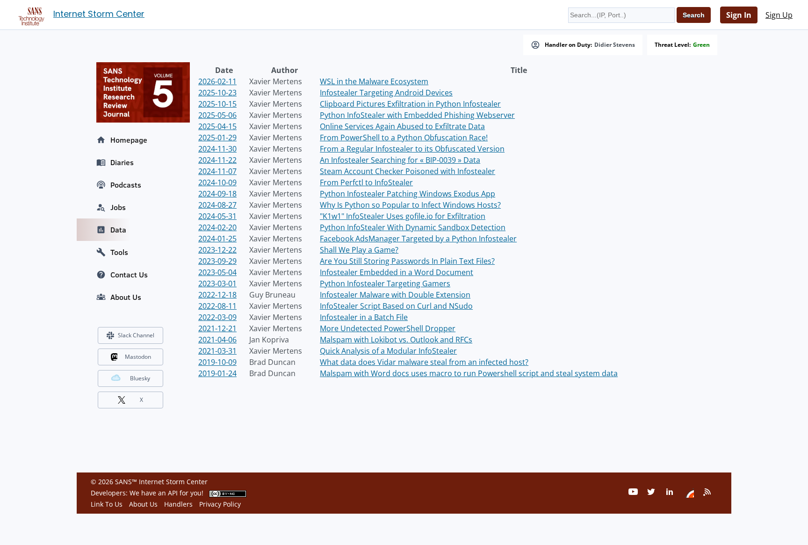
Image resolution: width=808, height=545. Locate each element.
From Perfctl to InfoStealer (366, 182)
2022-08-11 (217, 306)
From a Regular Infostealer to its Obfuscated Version (412, 149)
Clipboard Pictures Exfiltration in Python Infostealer (410, 104)
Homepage (128, 140)
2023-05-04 (217, 272)
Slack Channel (136, 335)
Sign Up (779, 15)
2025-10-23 (217, 92)
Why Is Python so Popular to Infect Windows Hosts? (410, 205)
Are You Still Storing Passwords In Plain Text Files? (407, 261)
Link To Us (107, 504)
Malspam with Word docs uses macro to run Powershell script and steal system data (469, 373)
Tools (119, 252)
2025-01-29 (217, 137)
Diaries (122, 162)
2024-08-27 (217, 205)
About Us (125, 297)
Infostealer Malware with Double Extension (395, 295)
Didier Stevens (614, 45)
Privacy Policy (220, 504)
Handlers (178, 504)
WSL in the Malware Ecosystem (374, 81)
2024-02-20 (217, 227)
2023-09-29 (217, 261)
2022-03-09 (217, 317)
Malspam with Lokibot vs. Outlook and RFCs (396, 339)
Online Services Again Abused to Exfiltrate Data (402, 126)
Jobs (118, 207)
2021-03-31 (217, 351)
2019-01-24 (217, 373)
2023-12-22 (217, 250)
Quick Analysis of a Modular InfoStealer (388, 351)
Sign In (738, 15)
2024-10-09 (217, 182)
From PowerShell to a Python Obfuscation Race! (404, 137)
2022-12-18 (217, 295)
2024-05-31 (217, 216)
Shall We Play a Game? (359, 250)
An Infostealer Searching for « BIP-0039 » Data (400, 160)
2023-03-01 (217, 283)
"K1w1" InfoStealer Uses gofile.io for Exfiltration (402, 216)
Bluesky (140, 378)
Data (118, 230)
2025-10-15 (217, 104)
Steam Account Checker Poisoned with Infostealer (407, 171)
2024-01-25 (217, 238)
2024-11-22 (217, 160)
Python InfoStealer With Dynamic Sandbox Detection (412, 227)
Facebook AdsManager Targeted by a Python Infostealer (418, 238)
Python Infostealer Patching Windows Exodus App (407, 194)
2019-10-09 (217, 362)
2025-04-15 (217, 126)
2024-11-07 (217, 171)
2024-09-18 (217, 194)
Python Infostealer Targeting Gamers (385, 283)
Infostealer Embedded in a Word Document (396, 272)
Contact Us (129, 274)
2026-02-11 (217, 81)
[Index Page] (30, 14)
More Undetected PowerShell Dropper (387, 328)
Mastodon (138, 357)
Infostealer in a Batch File (364, 317)
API (173, 492)
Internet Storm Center (98, 14)
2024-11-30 (217, 149)
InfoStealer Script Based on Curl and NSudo (396, 306)
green (701, 45)
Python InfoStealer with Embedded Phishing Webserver (417, 115)
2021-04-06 (217, 339)
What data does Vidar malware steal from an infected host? (424, 362)
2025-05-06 (217, 115)
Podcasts (125, 185)
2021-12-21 (217, 328)
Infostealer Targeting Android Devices (386, 92)
